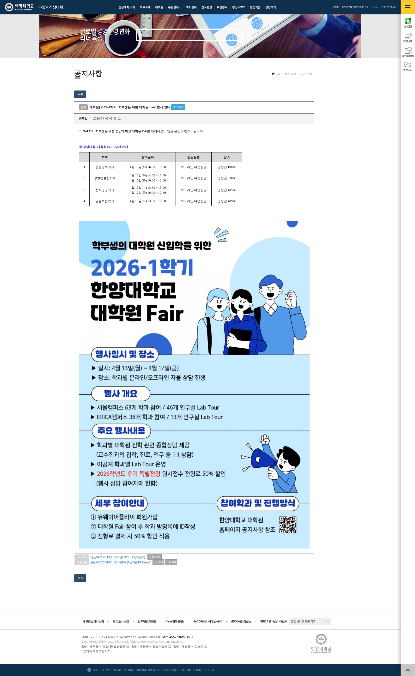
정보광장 (290, 74)
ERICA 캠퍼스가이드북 (273, 621)
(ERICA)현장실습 (241, 621)
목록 (80, 94)
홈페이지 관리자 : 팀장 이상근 (149, 646)
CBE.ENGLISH (389, 7)
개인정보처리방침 (93, 621)
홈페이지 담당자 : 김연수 (188, 646)
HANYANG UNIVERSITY (355, 7)
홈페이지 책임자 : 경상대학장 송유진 (103, 646)
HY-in (375, 7)
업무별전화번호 (147, 621)
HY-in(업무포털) (174, 621)
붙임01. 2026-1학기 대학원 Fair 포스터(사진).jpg (118, 557)
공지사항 (306, 74)
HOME (335, 7)
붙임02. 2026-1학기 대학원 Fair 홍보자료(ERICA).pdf (120, 562)
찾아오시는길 (121, 621)
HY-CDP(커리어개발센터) (207, 621)
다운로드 (82, 557)
